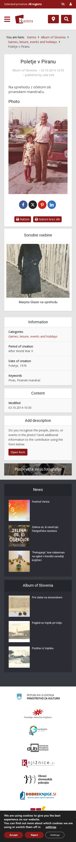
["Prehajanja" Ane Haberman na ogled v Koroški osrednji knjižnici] (19, 561)
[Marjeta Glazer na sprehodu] (38, 270)
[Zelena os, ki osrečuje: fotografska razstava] (19, 535)
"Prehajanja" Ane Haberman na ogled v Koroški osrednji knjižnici (48, 556)
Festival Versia (40, 501)
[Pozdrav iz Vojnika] (19, 657)
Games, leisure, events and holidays (32, 336)
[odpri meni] (7, 19)
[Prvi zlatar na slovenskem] (19, 606)
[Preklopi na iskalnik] (66, 19)
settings (51, 827)
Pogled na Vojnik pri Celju (47, 622)
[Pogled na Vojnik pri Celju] (19, 631)
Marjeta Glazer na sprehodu (38, 302)
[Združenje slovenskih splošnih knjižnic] (38, 763)
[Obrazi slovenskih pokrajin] (38, 779)
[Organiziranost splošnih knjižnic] (38, 713)
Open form (18, 452)
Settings (55, 835)
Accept (14, 835)
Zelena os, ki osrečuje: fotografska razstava (45, 528)
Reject (34, 835)
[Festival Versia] (19, 510)
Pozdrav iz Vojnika (42, 648)
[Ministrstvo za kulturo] (38, 697)
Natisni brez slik (49, 219)
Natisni (24, 219)
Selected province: (23, 4)
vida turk (48, 75)
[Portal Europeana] (38, 730)
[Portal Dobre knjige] (38, 795)
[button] (59, 277)
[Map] (53, 19)
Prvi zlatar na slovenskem (47, 597)
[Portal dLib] (38, 747)
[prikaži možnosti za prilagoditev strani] (63, 4)
